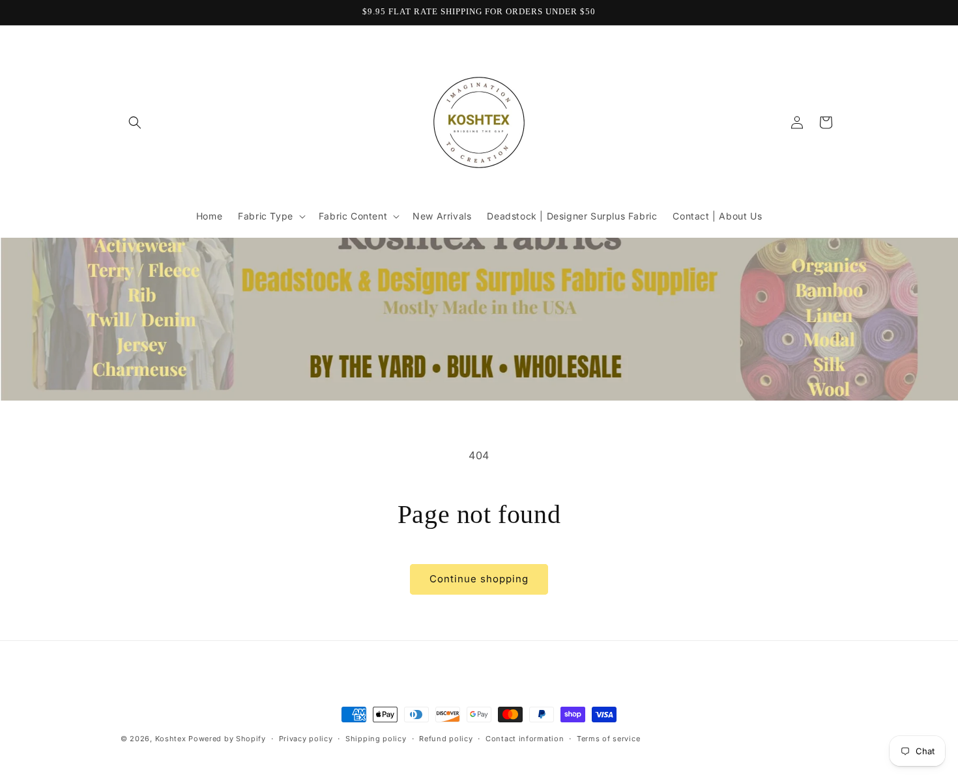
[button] (135, 122)
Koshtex (172, 738)
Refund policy (445, 738)
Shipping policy (376, 738)
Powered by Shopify (227, 738)
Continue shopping (479, 579)
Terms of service (608, 738)
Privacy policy (306, 738)
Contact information (525, 738)
